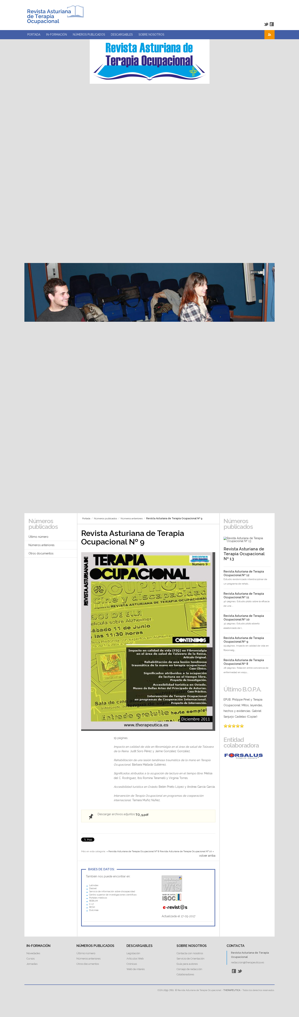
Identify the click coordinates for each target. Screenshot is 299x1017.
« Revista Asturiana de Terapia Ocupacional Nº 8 (132, 851)
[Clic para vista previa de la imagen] (148, 641)
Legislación (133, 953)
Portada (33, 34)
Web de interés (136, 969)
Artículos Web (135, 958)
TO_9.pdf (141, 814)
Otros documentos (40, 553)
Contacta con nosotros (190, 953)
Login (269, 34)
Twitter (266, 24)
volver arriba (207, 855)
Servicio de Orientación (190, 958)
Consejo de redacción (189, 969)
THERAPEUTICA (231, 990)
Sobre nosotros (151, 34)
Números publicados (89, 34)
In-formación (56, 34)
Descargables (122, 34)
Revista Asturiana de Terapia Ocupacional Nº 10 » (187, 851)
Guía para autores (187, 963)
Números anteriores (132, 518)
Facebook (272, 24)
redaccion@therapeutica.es (247, 962)
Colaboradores (185, 974)
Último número (38, 536)
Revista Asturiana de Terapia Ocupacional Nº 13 (244, 554)
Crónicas (132, 963)
